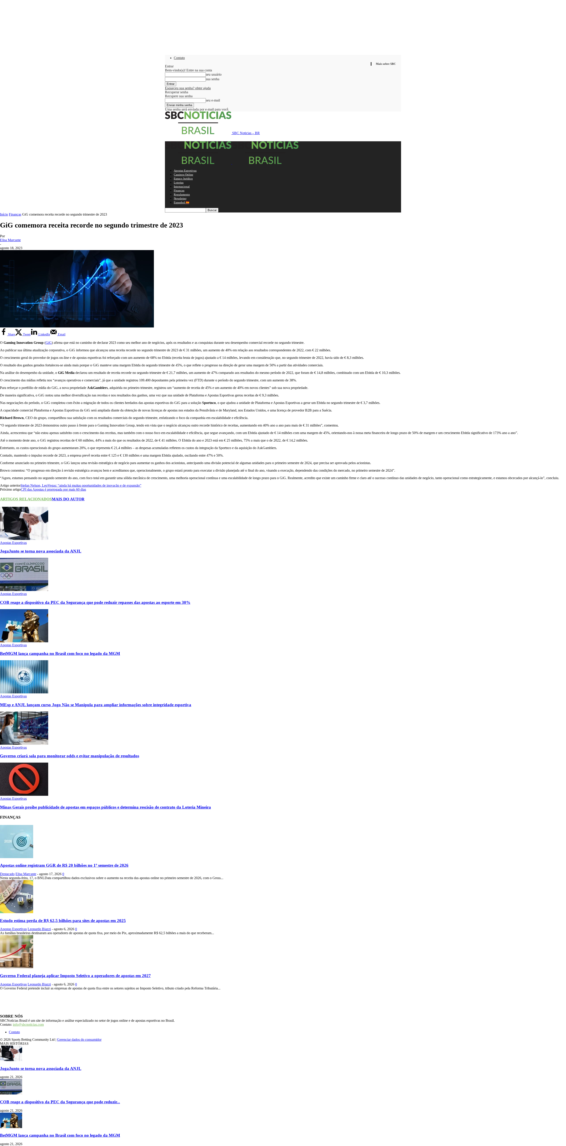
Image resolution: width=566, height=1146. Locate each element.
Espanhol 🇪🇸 (181, 202)
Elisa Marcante (10, 240)
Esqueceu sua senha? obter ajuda (188, 88)
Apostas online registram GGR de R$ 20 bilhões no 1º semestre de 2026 (64, 865)
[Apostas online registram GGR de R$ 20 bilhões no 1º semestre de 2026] (16, 857)
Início (4, 214)
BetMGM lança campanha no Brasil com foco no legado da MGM (60, 653)
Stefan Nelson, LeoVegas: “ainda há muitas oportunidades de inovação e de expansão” (81, 485)
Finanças (179, 190)
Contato (179, 58)
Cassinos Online (183, 174)
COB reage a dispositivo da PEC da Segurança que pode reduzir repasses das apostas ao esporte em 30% (95, 602)
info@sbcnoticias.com (28, 1024)
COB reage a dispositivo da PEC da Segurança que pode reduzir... (60, 1102)
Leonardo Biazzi (39, 929)
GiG (49, 342)
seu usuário (214, 74)
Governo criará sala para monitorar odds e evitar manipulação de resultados (69, 756)
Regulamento (182, 194)
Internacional (182, 186)
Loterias (179, 182)
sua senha (212, 79)
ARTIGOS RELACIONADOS (26, 499)
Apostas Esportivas (185, 170)
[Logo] (198, 163)
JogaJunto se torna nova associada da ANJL (40, 551)
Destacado (7, 874)
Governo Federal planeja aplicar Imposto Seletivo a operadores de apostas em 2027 (75, 975)
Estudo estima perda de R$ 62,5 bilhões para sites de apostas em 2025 (63, 920)
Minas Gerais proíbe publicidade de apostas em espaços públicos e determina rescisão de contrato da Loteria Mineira (105, 807)
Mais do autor (68, 499)
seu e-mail (213, 100)
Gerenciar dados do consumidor (79, 1039)
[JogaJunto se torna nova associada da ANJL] (24, 539)
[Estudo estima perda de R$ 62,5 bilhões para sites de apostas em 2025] (16, 912)
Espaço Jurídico (183, 178)
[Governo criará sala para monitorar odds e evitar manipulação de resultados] (24, 743)
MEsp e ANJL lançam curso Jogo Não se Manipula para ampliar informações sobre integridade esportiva (95, 704)
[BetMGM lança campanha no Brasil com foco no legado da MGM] (24, 641)
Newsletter (180, 198)
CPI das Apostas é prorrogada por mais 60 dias (53, 489)
